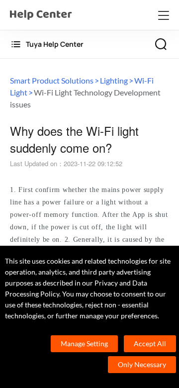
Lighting (114, 80)
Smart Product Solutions (51, 80)
